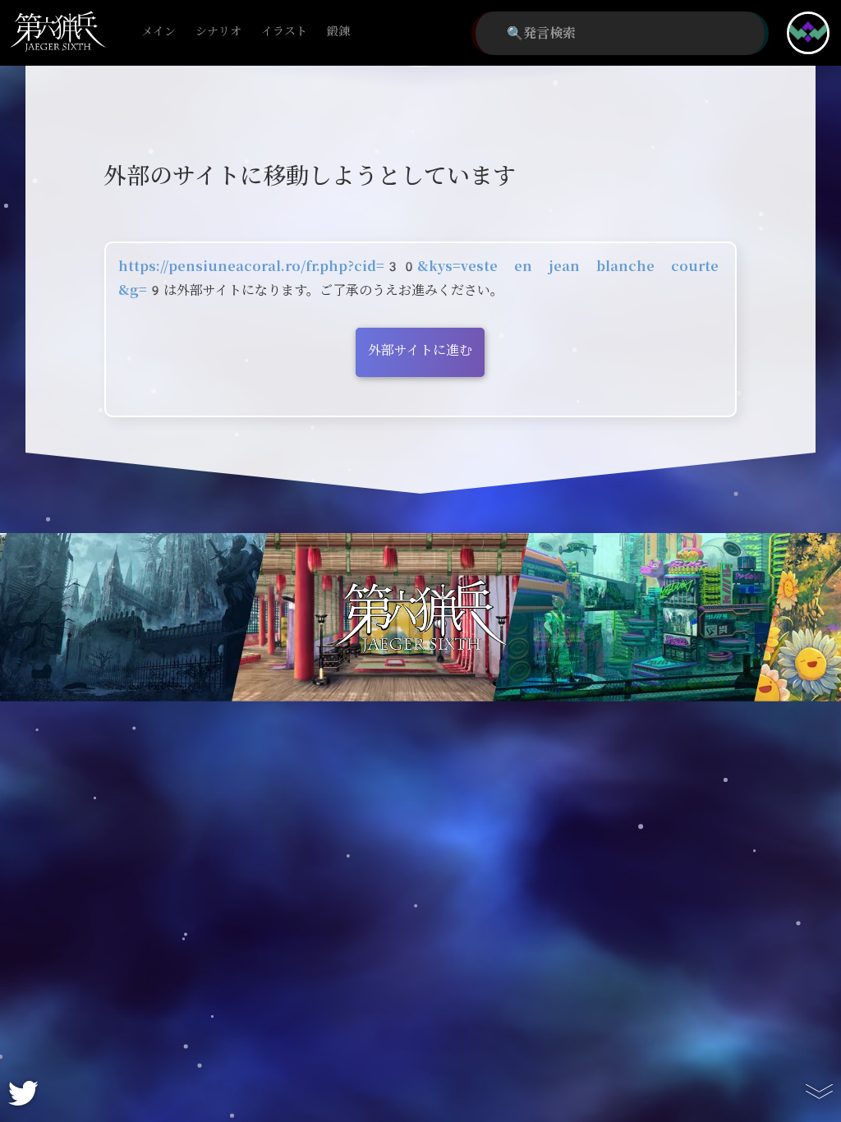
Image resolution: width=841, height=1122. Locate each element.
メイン (158, 31)
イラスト (284, 31)
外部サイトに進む (420, 350)
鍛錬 (338, 31)
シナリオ (218, 31)
